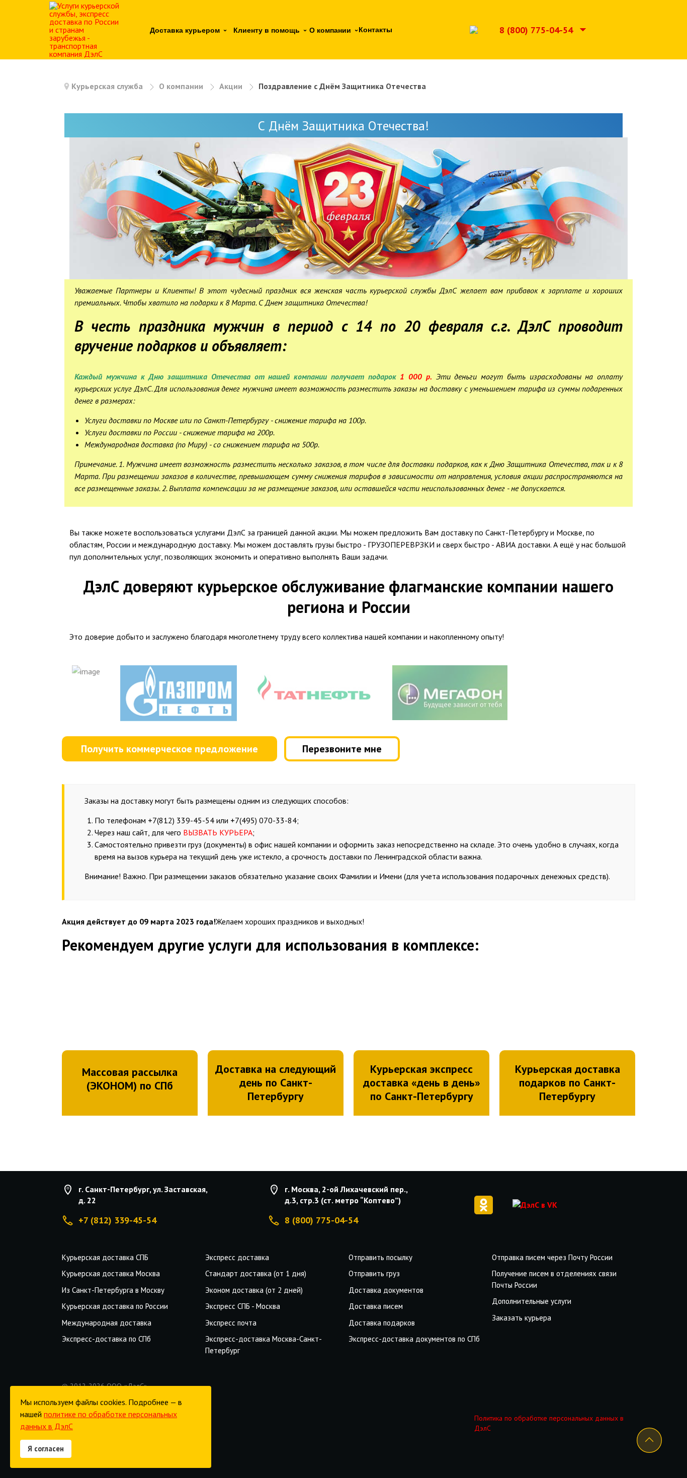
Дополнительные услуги (531, 1301)
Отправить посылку (380, 1257)
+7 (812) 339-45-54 (117, 1220)
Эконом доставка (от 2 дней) (254, 1290)
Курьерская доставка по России (115, 1306)
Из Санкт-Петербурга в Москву (113, 1290)
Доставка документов (386, 1290)
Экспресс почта (230, 1323)
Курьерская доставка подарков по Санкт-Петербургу (567, 1082)
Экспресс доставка (237, 1257)
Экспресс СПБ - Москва (242, 1306)
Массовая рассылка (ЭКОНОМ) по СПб (130, 1079)
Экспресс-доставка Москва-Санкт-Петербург (263, 1344)
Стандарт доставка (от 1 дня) (255, 1273)
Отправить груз (374, 1273)
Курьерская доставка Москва (111, 1273)
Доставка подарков (382, 1323)
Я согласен (46, 1448)
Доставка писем (376, 1306)
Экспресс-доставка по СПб (106, 1339)
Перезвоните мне (342, 748)
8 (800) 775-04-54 (536, 30)
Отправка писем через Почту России (552, 1257)
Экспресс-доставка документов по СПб (414, 1339)
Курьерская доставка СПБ (105, 1257)
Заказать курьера (521, 1318)
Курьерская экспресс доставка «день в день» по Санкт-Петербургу (421, 1082)
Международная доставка (106, 1323)
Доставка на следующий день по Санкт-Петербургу (275, 1082)
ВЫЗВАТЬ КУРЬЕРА (217, 832)
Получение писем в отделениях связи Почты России (554, 1279)
